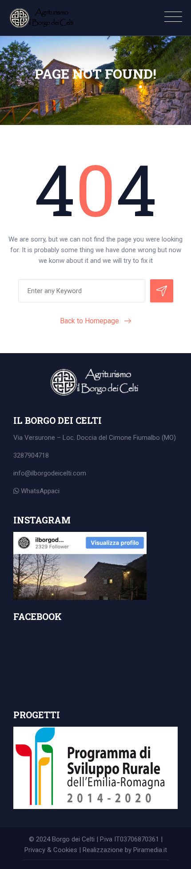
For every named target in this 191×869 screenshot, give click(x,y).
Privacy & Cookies (50, 850)
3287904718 (31, 455)
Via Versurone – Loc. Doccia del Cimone (73, 438)
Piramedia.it (150, 850)
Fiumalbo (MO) (154, 438)
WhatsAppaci (39, 491)
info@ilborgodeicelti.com (49, 473)
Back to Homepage (89, 321)
